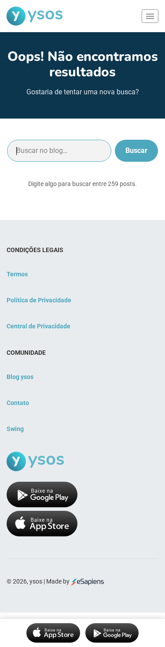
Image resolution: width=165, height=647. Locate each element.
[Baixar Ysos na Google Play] (112, 633)
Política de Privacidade (39, 300)
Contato (18, 402)
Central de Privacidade (38, 326)
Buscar (136, 150)
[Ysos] (34, 16)
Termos (17, 274)
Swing (15, 428)
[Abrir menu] (150, 16)
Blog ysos (20, 376)
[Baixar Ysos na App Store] (53, 633)
